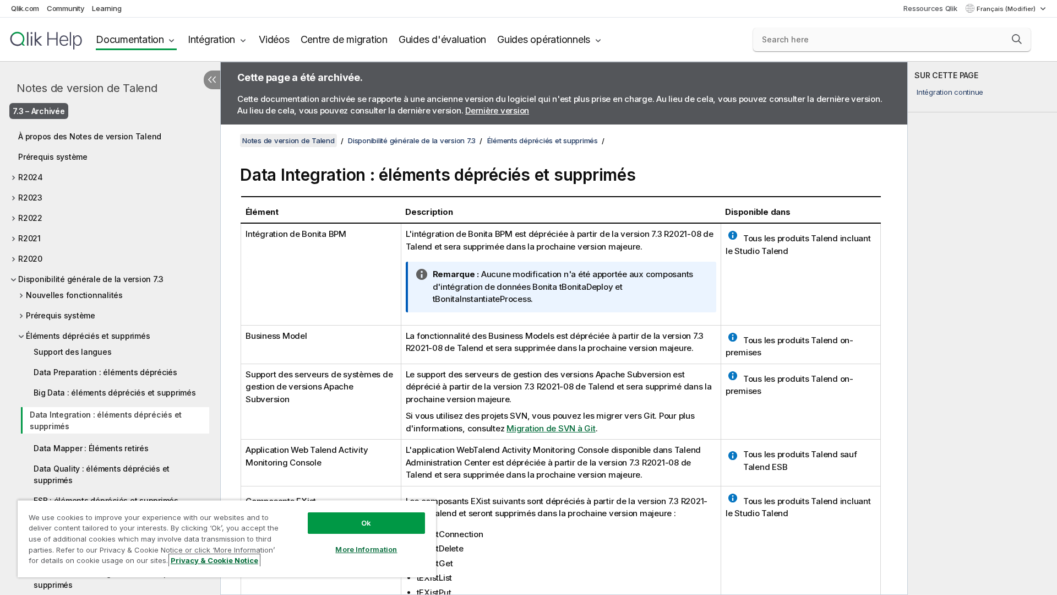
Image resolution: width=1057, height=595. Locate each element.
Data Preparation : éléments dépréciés (105, 372)
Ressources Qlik (930, 8)
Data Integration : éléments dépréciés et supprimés (106, 420)
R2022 (30, 218)
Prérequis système (53, 156)
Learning (106, 8)
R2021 (29, 238)
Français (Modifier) (1007, 9)
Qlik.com (25, 8)
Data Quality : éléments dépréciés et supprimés (102, 474)
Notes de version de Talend (87, 88)
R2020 (30, 258)
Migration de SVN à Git (551, 428)
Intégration (211, 39)
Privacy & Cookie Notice (214, 560)
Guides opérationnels (543, 39)
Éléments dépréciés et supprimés (88, 335)
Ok (366, 522)
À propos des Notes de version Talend (89, 136)
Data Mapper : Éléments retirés (91, 448)
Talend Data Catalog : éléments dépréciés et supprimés (117, 579)
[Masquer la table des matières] (212, 80)
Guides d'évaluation (442, 39)
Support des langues (72, 351)
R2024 (30, 177)
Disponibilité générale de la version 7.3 (91, 279)
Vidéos (274, 39)
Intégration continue (950, 92)
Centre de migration (344, 39)
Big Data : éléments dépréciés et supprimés (115, 392)
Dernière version (497, 110)
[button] (1017, 39)
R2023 (30, 197)
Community (66, 8)
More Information (366, 549)
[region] (227, 538)
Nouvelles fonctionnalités (74, 295)
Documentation (130, 39)
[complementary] (982, 328)
